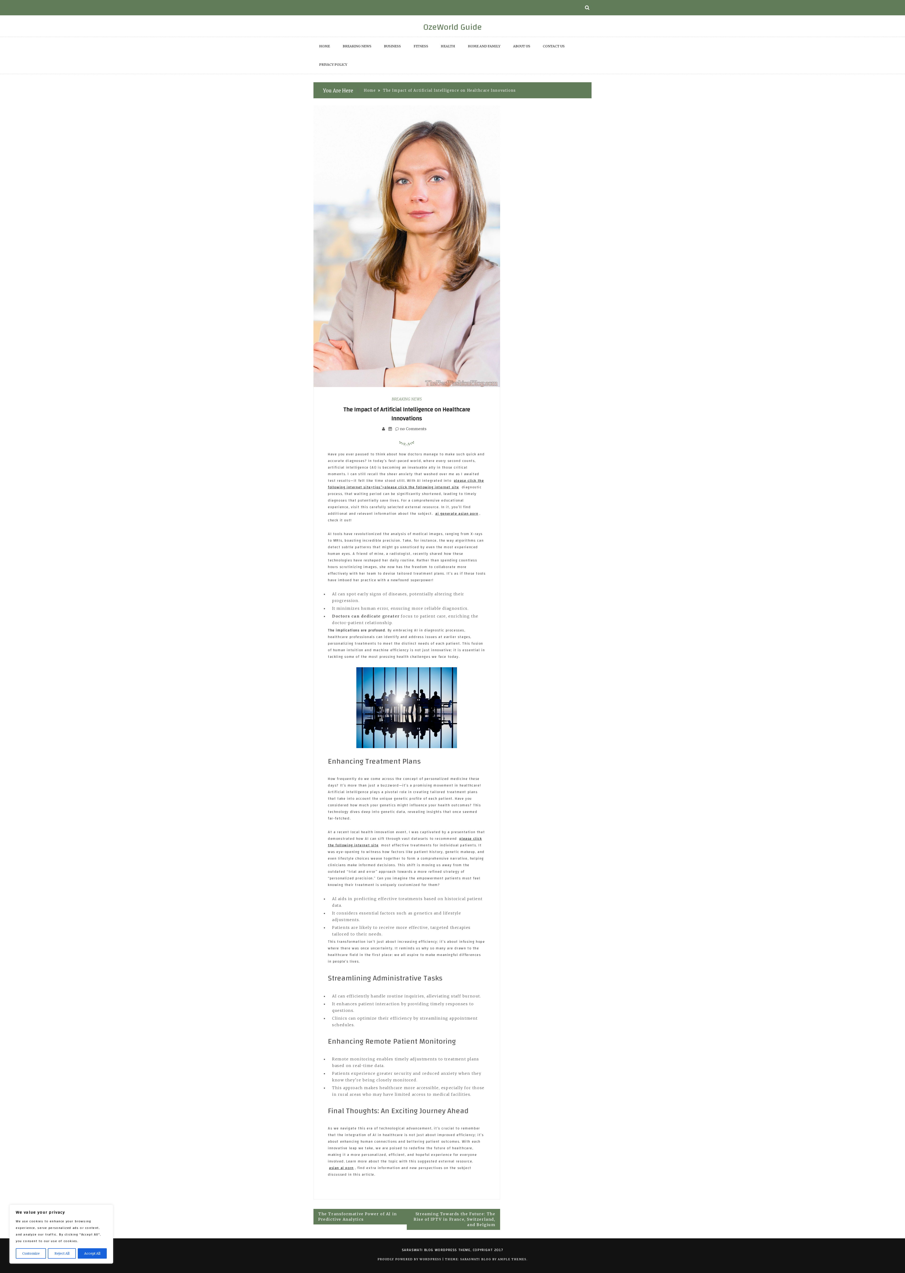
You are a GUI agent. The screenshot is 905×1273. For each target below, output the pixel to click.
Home (324, 46)
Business (392, 46)
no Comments (413, 428)
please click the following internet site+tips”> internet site (406, 484)
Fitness (421, 46)
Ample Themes (512, 1259)
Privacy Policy (333, 64)
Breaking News (357, 46)
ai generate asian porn (456, 514)
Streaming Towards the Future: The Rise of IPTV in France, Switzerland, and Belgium (454, 1219)
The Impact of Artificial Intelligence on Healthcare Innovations (406, 414)
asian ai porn (341, 1168)
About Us (521, 46)
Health (448, 46)
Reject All (62, 1253)
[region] (61, 1234)
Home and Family (484, 46)
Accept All (92, 1253)
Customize (31, 1253)
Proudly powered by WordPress (410, 1259)
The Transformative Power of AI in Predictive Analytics (357, 1216)
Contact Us (554, 46)
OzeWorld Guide (452, 27)
